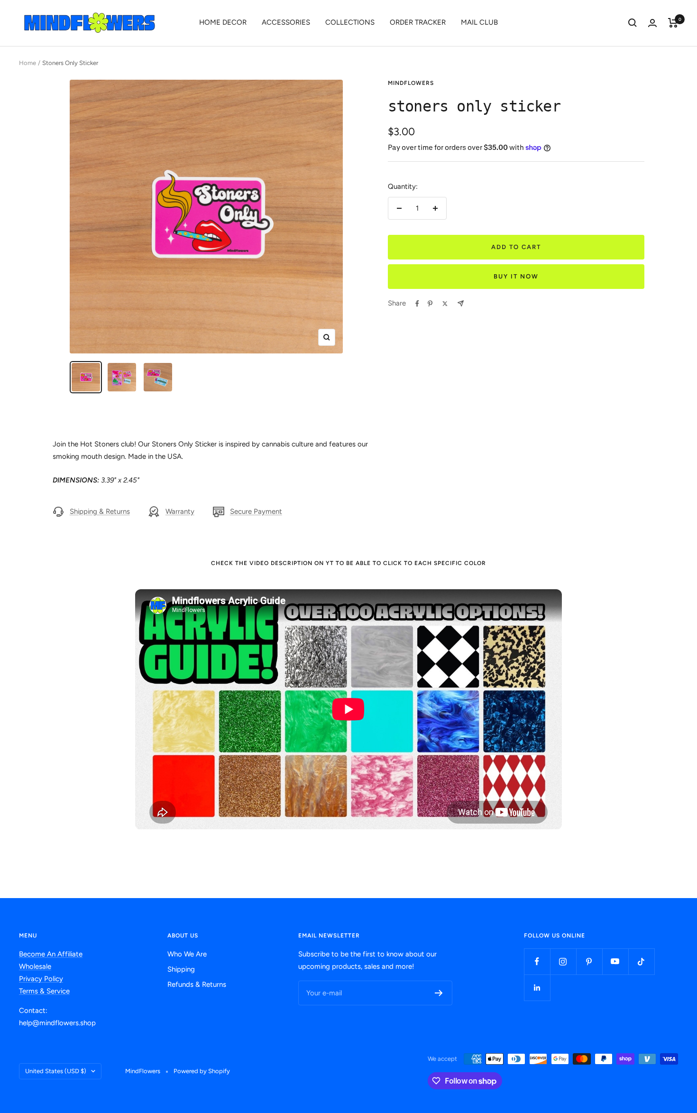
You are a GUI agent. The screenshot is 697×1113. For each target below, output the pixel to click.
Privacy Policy (41, 978)
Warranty (179, 511)
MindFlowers (411, 83)
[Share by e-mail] (461, 303)
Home (27, 62)
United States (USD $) (55, 1071)
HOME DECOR (223, 22)
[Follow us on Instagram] (563, 961)
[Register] (439, 993)
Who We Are (187, 954)
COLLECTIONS (350, 22)
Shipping (181, 969)
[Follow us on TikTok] (641, 961)
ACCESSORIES (286, 22)
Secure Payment (256, 511)
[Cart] (673, 23)
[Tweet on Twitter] (445, 303)
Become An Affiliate (51, 954)
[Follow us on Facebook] (537, 961)
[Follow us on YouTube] (615, 961)
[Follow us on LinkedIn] (537, 987)
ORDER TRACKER (418, 22)
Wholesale (35, 966)
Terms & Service (44, 991)
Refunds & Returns (196, 984)
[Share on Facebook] (417, 303)
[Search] (632, 23)
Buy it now (516, 276)
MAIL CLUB (479, 22)
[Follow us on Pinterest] (589, 961)
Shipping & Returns (100, 511)
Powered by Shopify (202, 1071)
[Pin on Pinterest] (430, 303)
